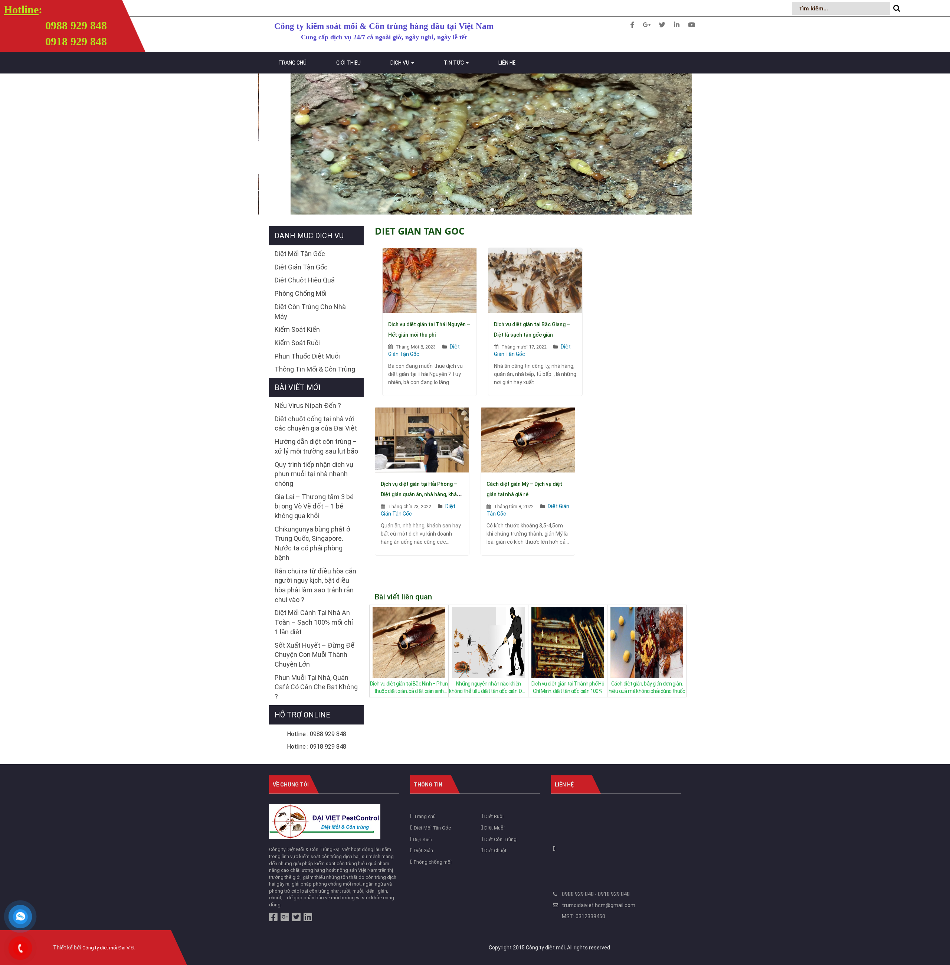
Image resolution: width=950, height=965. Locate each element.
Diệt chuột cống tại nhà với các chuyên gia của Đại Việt (316, 423)
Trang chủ (292, 63)
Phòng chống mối (432, 862)
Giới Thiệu (348, 63)
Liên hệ (506, 63)
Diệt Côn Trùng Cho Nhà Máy (310, 311)
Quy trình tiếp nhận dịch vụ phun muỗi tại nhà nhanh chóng (314, 474)
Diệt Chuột (495, 850)
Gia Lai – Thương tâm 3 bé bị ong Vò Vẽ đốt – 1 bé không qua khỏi (314, 506)
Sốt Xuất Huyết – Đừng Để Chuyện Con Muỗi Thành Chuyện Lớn (314, 654)
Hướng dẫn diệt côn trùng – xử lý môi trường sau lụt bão (316, 446)
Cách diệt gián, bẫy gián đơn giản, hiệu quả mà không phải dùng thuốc (647, 687)
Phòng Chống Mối (301, 293)
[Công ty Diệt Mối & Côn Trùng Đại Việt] (324, 821)
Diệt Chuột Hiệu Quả (305, 280)
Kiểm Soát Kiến (297, 329)
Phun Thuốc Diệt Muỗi (307, 356)
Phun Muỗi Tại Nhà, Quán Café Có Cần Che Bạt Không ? (316, 687)
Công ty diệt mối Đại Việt (108, 948)
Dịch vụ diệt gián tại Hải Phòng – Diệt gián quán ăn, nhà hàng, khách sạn (422, 494)
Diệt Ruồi (493, 816)
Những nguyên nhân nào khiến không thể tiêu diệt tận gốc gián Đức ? (488, 687)
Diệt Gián (423, 850)
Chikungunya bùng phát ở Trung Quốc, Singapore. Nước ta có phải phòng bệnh (312, 543)
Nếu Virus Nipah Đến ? (308, 405)
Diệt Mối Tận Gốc (300, 254)
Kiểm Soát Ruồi (297, 343)
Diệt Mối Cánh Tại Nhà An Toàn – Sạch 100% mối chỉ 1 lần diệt (314, 622)
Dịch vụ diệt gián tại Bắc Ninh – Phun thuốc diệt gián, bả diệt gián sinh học (409, 687)
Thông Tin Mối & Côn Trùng (315, 369)
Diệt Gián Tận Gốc (301, 267)
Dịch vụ (400, 63)
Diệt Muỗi (494, 828)
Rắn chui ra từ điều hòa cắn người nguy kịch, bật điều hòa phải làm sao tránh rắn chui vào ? (315, 585)
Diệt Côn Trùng (500, 839)
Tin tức (454, 63)
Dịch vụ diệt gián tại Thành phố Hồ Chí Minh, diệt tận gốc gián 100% (568, 687)
